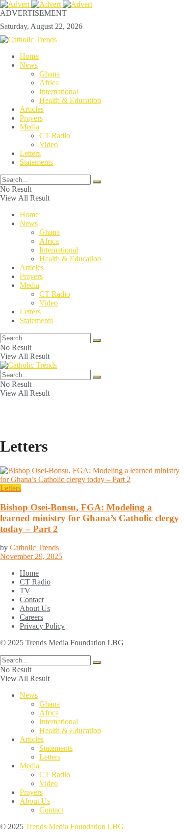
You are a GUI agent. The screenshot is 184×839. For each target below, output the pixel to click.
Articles (32, 109)
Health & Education (70, 100)
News (29, 65)
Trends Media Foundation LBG (75, 642)
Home (29, 56)
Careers (31, 617)
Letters (30, 153)
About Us (35, 608)
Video (48, 144)
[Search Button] (97, 181)
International (58, 91)
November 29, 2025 (31, 556)
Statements (36, 162)
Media (29, 127)
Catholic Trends (34, 547)
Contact (32, 599)
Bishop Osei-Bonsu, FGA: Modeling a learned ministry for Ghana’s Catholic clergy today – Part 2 (89, 518)
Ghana (49, 74)
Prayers (31, 118)
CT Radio (54, 135)
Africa (49, 82)
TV (25, 590)
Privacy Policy (42, 626)
